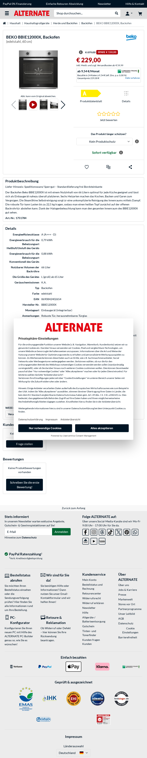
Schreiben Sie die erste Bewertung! (24, 485)
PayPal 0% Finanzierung (17, 3)
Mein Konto (89, 579)
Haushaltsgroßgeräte (36, 23)
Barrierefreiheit (127, 637)
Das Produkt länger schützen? (108, 134)
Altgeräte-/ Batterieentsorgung (93, 619)
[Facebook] (85, 531)
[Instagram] (94, 531)
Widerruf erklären (93, 603)
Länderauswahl (74, 746)
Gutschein (88, 626)
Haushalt (15, 23)
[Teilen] (130, 167)
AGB (121, 618)
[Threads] (102, 531)
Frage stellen (24, 444)
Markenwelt (125, 599)
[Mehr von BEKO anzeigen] (131, 40)
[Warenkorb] (140, 13)
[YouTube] (94, 540)
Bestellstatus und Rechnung (92, 586)
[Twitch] (102, 540)
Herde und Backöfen (65, 23)
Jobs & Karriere (127, 589)
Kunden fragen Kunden (91, 641)
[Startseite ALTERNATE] (31, 13)
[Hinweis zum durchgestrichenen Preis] (80, 52)
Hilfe (128, 3)
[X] (118, 531)
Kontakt (139, 3)
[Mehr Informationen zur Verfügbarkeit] (121, 153)
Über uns (123, 585)
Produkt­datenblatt (91, 101)
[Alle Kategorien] (7, 13)
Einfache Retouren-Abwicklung (64, 3)
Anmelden (61, 531)
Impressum (73, 736)
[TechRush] (85, 540)
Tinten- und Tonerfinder (89, 633)
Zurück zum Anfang (73, 508)
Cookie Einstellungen (130, 630)
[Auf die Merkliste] (87, 167)
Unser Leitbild (126, 613)
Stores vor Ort (126, 604)
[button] (13, 104)
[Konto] (129, 13)
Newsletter (104, 3)
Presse (122, 594)
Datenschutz (29, 537)
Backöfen (86, 23)
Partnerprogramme (129, 609)
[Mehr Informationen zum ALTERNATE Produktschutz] (137, 141)
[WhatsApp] (135, 531)
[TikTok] (110, 531)
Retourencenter (91, 593)
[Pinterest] (126, 531)
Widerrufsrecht (91, 598)
